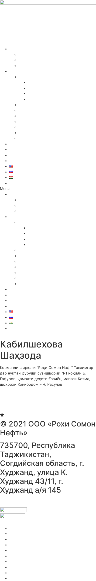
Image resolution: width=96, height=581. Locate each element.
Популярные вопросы (38, 132)
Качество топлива (35, 110)
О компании (30, 54)
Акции (15, 143)
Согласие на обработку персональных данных (42, 501)
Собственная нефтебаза (41, 115)
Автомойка (38, 88)
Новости (17, 155)
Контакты (18, 160)
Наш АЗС (27, 104)
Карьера (26, 60)
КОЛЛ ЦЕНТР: (21, 183)
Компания (18, 48)
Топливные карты (35, 127)
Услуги (25, 76)
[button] (48, 188)
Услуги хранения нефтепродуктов (59, 93)
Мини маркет (40, 82)
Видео (24, 65)
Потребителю (21, 71)
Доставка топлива (45, 99)
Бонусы (16, 149)
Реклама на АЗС (33, 138)
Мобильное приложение (41, 121)
